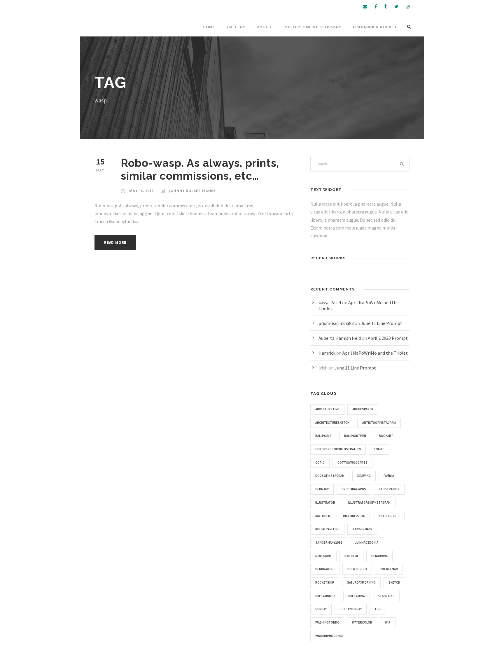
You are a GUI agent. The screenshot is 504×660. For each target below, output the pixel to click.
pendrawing (325, 569)
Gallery (236, 27)
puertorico (357, 569)
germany (322, 489)
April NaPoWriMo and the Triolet (375, 353)
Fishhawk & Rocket (375, 27)
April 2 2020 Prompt (388, 338)
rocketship (324, 582)
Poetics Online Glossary (312, 27)
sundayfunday (351, 609)
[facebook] (375, 6)
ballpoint (323, 436)
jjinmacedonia (366, 542)
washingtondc (327, 622)
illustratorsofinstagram (369, 502)
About (264, 27)
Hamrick (326, 353)
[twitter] (396, 6)
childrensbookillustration (338, 449)
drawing (364, 476)
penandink (379, 556)
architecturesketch (332, 423)
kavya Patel (329, 302)
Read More (115, 242)
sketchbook (325, 596)
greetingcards (354, 489)
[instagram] (408, 6)
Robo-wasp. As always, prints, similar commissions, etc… (200, 169)
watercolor (362, 622)
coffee (379, 449)
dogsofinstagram (329, 476)
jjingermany (362, 529)
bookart (386, 436)
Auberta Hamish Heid (339, 338)
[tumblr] (385, 6)
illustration (389, 489)
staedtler (386, 596)
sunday (321, 609)
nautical (351, 556)
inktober (322, 516)
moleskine (323, 556)
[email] (365, 6)
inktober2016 (354, 516)
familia (389, 476)
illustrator (325, 502)
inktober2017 (389, 516)
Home (209, 27)
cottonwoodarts (352, 463)
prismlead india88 (336, 323)
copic (320, 463)
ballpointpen (355, 436)
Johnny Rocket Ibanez (192, 190)
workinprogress (329, 636)
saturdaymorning (361, 582)
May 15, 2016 (141, 190)
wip (388, 622)
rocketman (389, 569)
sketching (356, 596)
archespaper (362, 409)
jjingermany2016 (328, 542)
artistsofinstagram (379, 423)
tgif (377, 609)
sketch (394, 582)
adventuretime (327, 409)
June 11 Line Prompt (381, 323)
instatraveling (327, 529)
